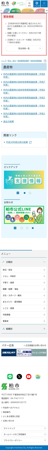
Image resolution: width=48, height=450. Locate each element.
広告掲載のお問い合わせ (36, 345)
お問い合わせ (8, 421)
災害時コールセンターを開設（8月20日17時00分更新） (24, 41)
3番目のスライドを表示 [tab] (33, 228)
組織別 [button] (9, 329)
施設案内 (6, 412)
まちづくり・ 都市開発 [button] (12, 302)
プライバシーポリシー (13, 440)
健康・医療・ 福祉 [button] (10, 289)
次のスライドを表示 (46, 10)
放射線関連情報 (23, 61)
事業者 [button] (5, 321)
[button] (29, 3)
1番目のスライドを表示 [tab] (25, 193)
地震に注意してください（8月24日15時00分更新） (24, 34)
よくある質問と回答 (11, 416)
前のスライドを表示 (1, 10)
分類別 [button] (9, 262)
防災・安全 (12, 61)
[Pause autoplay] (18, 193)
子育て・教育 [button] (8, 283)
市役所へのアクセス (11, 408)
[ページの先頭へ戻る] (40, 366)
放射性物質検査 (36, 61)
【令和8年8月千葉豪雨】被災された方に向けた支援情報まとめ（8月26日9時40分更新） (25, 26)
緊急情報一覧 (24, 48)
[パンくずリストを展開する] (45, 61)
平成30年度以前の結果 (19, 142)
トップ (3, 61)
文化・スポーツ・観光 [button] (12, 295)
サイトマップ (9, 428)
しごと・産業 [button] (8, 308)
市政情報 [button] (6, 315)
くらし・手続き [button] (9, 276)
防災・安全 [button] (7, 270)
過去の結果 (8, 121)
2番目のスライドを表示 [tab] (30, 193)
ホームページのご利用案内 (15, 434)
